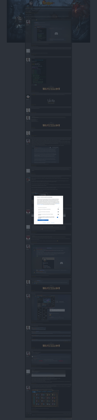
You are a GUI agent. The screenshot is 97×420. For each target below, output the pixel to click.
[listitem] (48, 207)
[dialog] (48, 210)
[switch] (58, 209)
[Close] (61, 197)
